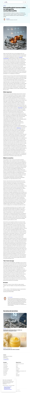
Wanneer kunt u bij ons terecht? (8, 389)
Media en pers (17, 374)
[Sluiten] (15, 379)
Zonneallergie (5, 372)
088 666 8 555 (6, 359)
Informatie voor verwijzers (7, 387)
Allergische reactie (5, 363)
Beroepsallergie (5, 371)
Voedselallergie (5, 367)
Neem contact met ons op (7, 388)
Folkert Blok (10, 297)
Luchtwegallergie (5, 366)
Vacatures (17, 367)
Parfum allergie (5, 373)
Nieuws (17, 366)
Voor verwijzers (18, 368)
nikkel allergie (20, 107)
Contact (17, 373)
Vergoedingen (17, 375)
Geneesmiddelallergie (6, 368)
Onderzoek (5, 5)
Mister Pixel (19, 391)
